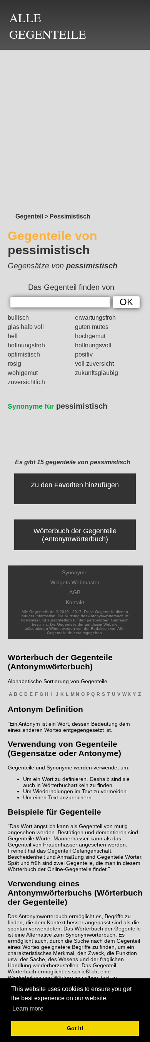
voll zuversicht (94, 363)
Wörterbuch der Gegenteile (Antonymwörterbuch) (75, 535)
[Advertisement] (75, 129)
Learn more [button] (27, 1008)
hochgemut (90, 336)
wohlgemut (23, 373)
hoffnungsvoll (93, 345)
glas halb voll (26, 327)
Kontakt (75, 602)
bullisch (18, 317)
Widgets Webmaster (75, 582)
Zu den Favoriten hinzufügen (75, 485)
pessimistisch (57, 406)
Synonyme (75, 572)
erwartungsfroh (95, 317)
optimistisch (24, 354)
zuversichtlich (26, 382)
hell (13, 336)
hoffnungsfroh (26, 345)
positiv (84, 354)
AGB (74, 592)
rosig (14, 363)
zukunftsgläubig (96, 373)
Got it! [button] (75, 1028)
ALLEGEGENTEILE (47, 25)
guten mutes (91, 327)
